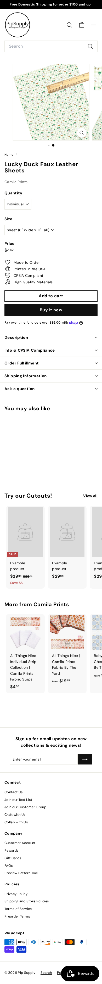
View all (90, 495)
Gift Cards (12, 858)
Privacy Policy (15, 894)
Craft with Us (15, 814)
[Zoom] (81, 133)
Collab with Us (16, 822)
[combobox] (51, 46)
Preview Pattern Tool (21, 873)
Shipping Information (25, 376)
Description (16, 337)
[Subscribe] (85, 759)
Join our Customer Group (25, 807)
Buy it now (51, 310)
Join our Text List (18, 799)
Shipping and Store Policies (26, 901)
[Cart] (82, 25)
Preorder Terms (17, 916)
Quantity (13, 193)
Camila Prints (16, 181)
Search (46, 972)
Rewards (11, 850)
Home (9, 155)
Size (8, 219)
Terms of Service (18, 909)
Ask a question (19, 388)
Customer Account (20, 843)
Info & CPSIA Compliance (29, 350)
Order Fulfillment (21, 363)
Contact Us (13, 792)
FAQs (8, 865)
